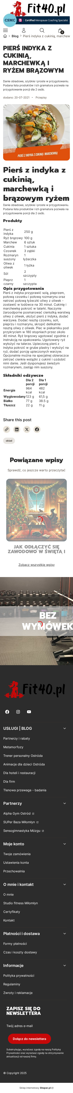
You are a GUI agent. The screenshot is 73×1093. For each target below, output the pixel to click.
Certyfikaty (11, 912)
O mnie (8, 894)
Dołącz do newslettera (29, 1039)
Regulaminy (11, 984)
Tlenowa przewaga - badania (24, 790)
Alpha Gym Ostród (17, 813)
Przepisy (41, 97)
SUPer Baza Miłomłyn (19, 822)
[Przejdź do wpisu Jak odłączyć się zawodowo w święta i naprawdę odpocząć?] (36, 510)
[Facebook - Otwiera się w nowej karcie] (36, 429)
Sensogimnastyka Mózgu (22, 831)
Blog (15, 36)
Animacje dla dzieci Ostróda (24, 764)
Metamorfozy (13, 747)
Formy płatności (15, 944)
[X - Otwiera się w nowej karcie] (26, 429)
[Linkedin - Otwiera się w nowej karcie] (16, 429)
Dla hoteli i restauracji (19, 773)
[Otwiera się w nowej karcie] (6, 429)
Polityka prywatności (18, 975)
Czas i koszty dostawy (20, 952)
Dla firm (9, 781)
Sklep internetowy (35, 1087)
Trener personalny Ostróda (23, 756)
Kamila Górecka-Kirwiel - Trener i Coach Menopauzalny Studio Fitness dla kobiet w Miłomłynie (5, 36)
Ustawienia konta (16, 862)
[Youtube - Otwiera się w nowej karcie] (29, 712)
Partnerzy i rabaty (16, 738)
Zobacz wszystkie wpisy (36, 565)
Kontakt (9, 920)
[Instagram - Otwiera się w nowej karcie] (18, 712)
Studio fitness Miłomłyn (20, 903)
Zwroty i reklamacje (18, 993)
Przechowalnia (14, 871)
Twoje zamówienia (17, 854)
